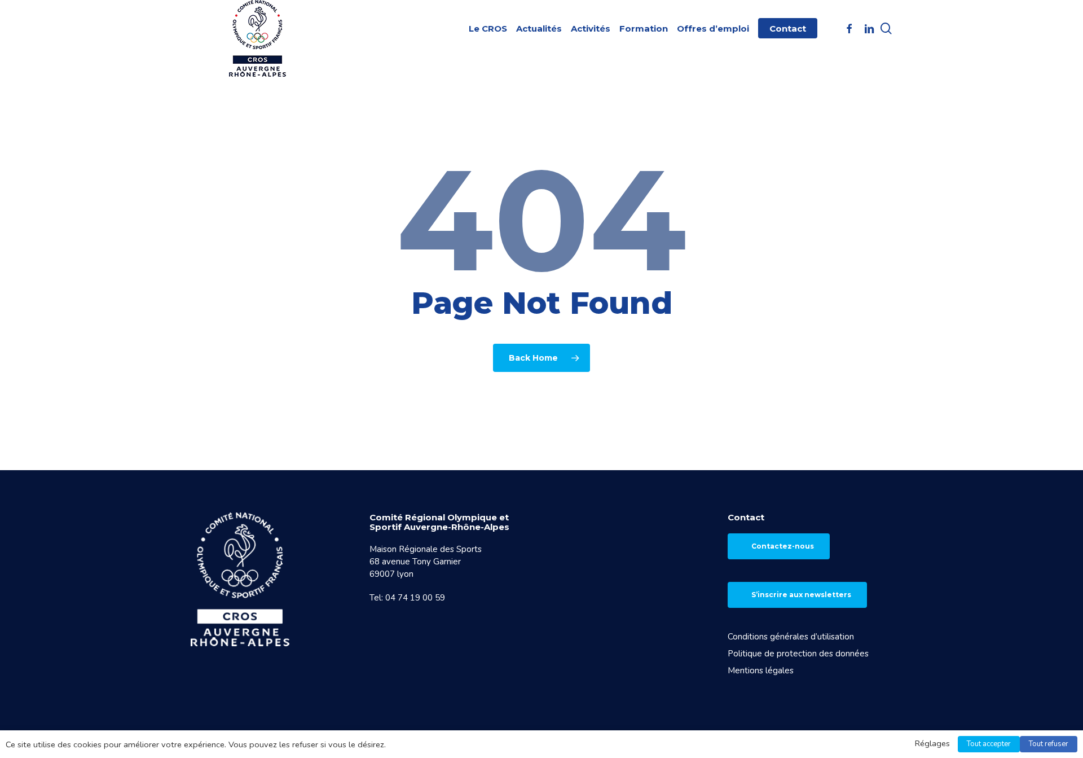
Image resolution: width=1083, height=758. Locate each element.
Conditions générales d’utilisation (791, 636)
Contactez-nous (782, 546)
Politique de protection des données (798, 653)
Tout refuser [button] (1048, 744)
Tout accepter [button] (989, 744)
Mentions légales (761, 670)
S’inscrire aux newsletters (801, 594)
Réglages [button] (932, 743)
